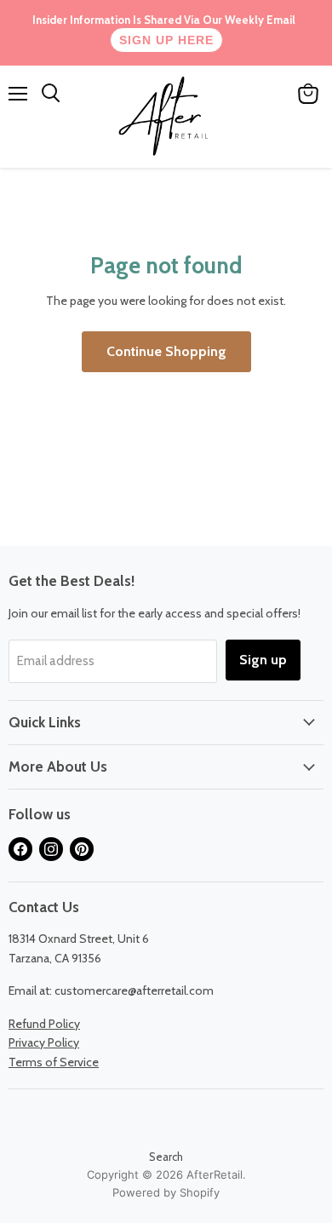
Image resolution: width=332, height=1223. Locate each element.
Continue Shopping (166, 351)
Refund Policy (44, 1023)
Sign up (263, 660)
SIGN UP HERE (166, 40)
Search (166, 1156)
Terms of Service (54, 1062)
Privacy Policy (44, 1042)
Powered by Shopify (166, 1192)
